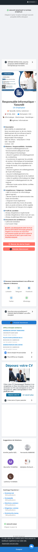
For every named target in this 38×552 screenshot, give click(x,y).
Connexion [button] (31, 2)
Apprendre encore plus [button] (10, 543)
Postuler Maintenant (20, 249)
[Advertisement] (19, 38)
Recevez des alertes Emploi (20, 244)
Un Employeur (19, 107)
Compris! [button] (19, 549)
